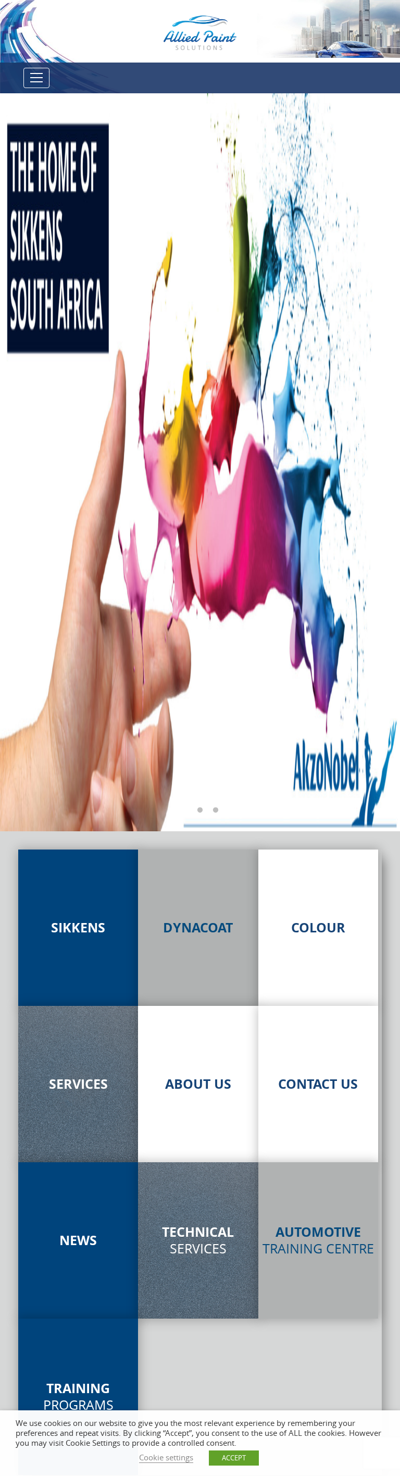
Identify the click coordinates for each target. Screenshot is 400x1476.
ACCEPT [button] (234, 1457)
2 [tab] (200, 810)
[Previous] (20, 463)
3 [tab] (215, 810)
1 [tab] (184, 810)
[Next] (368, 463)
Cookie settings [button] (166, 1457)
